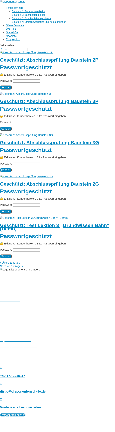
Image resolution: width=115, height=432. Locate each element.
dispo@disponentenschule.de (23, 391)
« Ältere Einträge (10, 262)
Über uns (11, 29)
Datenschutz (54, 421)
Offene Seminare (15, 25)
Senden (5, 87)
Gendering (79, 421)
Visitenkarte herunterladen (20, 407)
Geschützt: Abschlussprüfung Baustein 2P (49, 60)
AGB (67, 421)
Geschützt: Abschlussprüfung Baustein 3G (49, 142)
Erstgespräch (13, 39)
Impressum (36, 421)
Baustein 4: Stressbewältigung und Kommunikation (39, 22)
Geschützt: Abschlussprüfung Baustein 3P (49, 101)
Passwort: (6, 80)
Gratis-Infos (12, 32)
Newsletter (11, 36)
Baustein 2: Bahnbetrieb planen (29, 15)
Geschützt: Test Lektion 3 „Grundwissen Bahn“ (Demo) (54, 227)
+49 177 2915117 (12, 376)
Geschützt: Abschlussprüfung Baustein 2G (49, 184)
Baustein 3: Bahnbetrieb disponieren (31, 18)
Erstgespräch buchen (12, 414)
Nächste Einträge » (11, 266)
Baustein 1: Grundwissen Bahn (28, 11)
